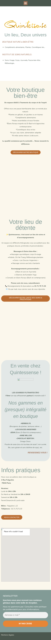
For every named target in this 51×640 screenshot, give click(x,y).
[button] (26, 3)
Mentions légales (7, 635)
